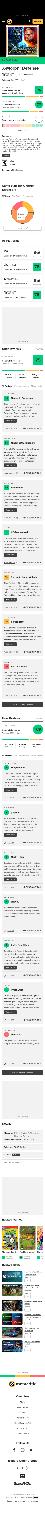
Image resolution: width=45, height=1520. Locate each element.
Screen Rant (14, 621)
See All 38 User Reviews (22, 1072)
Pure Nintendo (16, 666)
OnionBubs (14, 989)
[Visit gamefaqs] (22, 1484)
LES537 (12, 901)
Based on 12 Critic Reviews (12, 93)
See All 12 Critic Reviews (22, 704)
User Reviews (11, 718)
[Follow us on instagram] (22, 1451)
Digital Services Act (22, 1423)
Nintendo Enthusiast (19, 398)
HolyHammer (15, 767)
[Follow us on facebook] (14, 1451)
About (22, 1402)
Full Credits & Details (13, 1162)
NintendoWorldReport (19, 442)
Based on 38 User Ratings (12, 107)
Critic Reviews (11, 349)
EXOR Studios (12, 60)
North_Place (15, 857)
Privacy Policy (22, 1418)
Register (38, 21)
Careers (22, 1412)
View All (39, 349)
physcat (13, 812)
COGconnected (16, 532)
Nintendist (14, 1034)
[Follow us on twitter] (31, 1451)
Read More (10, 421)
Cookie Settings (23, 1433)
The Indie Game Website (21, 577)
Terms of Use (22, 1428)
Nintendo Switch (32, 428)
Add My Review (22, 131)
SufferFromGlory (17, 945)
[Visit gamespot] (22, 1469)
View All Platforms (25, 75)
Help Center (22, 1407)
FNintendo (13, 487)
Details (6, 1123)
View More (20, 228)
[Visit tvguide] (22, 1477)
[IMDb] (36, 1497)
